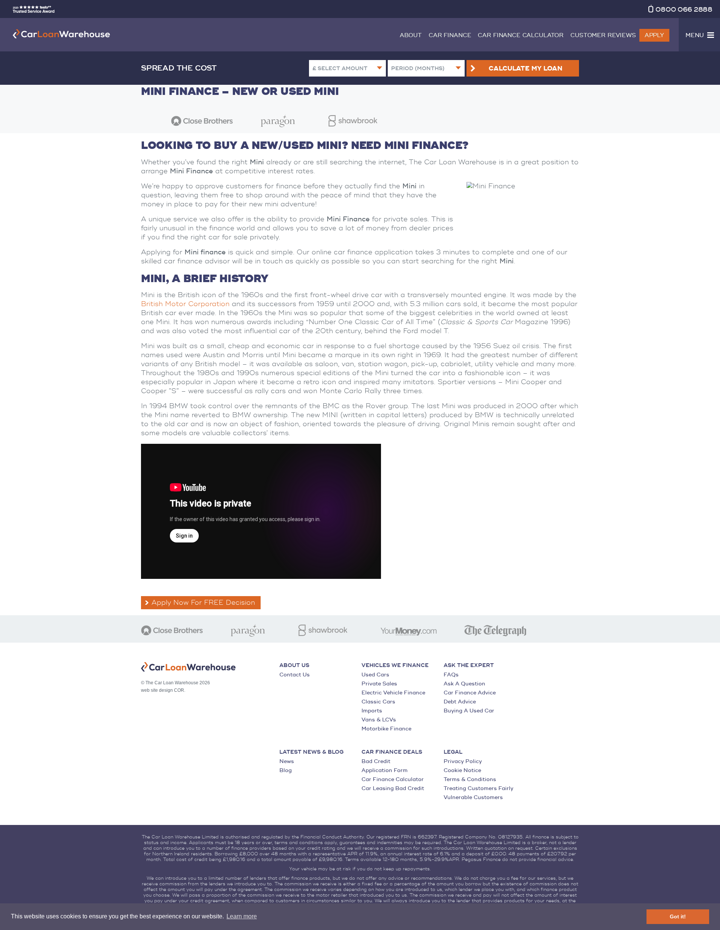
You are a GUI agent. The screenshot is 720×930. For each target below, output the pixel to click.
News (286, 761)
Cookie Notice (462, 770)
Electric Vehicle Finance (393, 693)
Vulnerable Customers (473, 797)
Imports (372, 711)
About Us (294, 665)
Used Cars (375, 675)
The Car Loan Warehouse (61, 33)
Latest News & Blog (311, 752)
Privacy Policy (463, 761)
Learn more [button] (241, 916)
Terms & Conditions (470, 779)
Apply (654, 35)
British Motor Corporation (185, 304)
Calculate (525, 69)
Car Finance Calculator (521, 35)
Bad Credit (376, 761)
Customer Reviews (603, 35)
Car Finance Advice (470, 693)
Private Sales (379, 684)
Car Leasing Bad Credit (393, 788)
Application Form (385, 770)
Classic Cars (378, 702)
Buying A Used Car (469, 711)
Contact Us (294, 675)
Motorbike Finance (386, 729)
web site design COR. (163, 690)
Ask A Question (464, 684)
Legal (453, 752)
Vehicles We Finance (395, 665)
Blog (285, 770)
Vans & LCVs (379, 720)
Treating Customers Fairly (478, 788)
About (411, 35)
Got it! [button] (678, 916)
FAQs (451, 675)
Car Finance (450, 35)
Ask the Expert (469, 665)
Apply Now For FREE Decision (203, 602)
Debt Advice (460, 702)
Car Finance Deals (392, 752)
